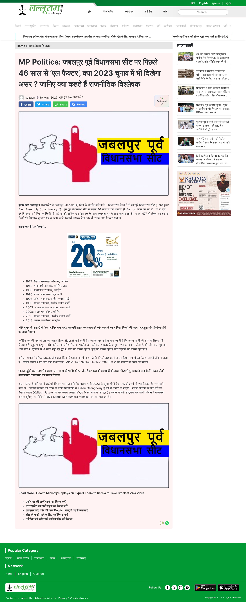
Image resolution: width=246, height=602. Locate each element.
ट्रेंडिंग (148, 11)
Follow (81, 104)
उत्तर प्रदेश (30, 26)
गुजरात (149, 26)
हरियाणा (114, 26)
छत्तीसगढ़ (92, 26)
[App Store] (228, 587)
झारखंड (66, 26)
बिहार (56, 26)
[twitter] (174, 587)
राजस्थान (137, 26)
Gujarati (38, 574)
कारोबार (168, 26)
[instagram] (180, 587)
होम (89, 11)
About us (26, 598)
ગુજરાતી (216, 3)
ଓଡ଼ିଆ (228, 3)
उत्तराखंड (44, 26)
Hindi (8, 574)
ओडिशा (125, 26)
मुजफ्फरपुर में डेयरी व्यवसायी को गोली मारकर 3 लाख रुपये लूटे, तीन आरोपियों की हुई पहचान (212, 125)
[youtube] (187, 587)
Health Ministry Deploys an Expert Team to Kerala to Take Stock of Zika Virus (90, 493)
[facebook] (167, 587)
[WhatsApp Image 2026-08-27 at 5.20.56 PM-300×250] (94, 277)
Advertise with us (45, 598)
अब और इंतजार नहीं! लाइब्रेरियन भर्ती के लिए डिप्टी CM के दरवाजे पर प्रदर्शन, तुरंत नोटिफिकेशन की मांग (212, 57)
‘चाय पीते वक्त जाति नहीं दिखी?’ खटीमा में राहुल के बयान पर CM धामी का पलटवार (213, 142)
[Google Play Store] (205, 587)
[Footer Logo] (20, 587)
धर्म (225, 26)
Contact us (12, 598)
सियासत (46, 46)
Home (21, 46)
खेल (165, 11)
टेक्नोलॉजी (181, 26)
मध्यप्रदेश (79, 26)
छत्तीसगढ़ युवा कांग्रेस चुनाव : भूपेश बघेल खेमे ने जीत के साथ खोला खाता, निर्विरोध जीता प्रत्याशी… (213, 108)
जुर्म (158, 26)
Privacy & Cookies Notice (73, 598)
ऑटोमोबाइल (196, 26)
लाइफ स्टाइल (213, 26)
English (203, 3)
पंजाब (103, 26)
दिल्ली (18, 26)
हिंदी (193, 3)
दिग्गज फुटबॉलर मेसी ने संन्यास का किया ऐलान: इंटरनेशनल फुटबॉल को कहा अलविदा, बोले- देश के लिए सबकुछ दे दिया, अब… (67, 36)
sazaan (30, 97)
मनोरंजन (129, 11)
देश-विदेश (108, 11)
